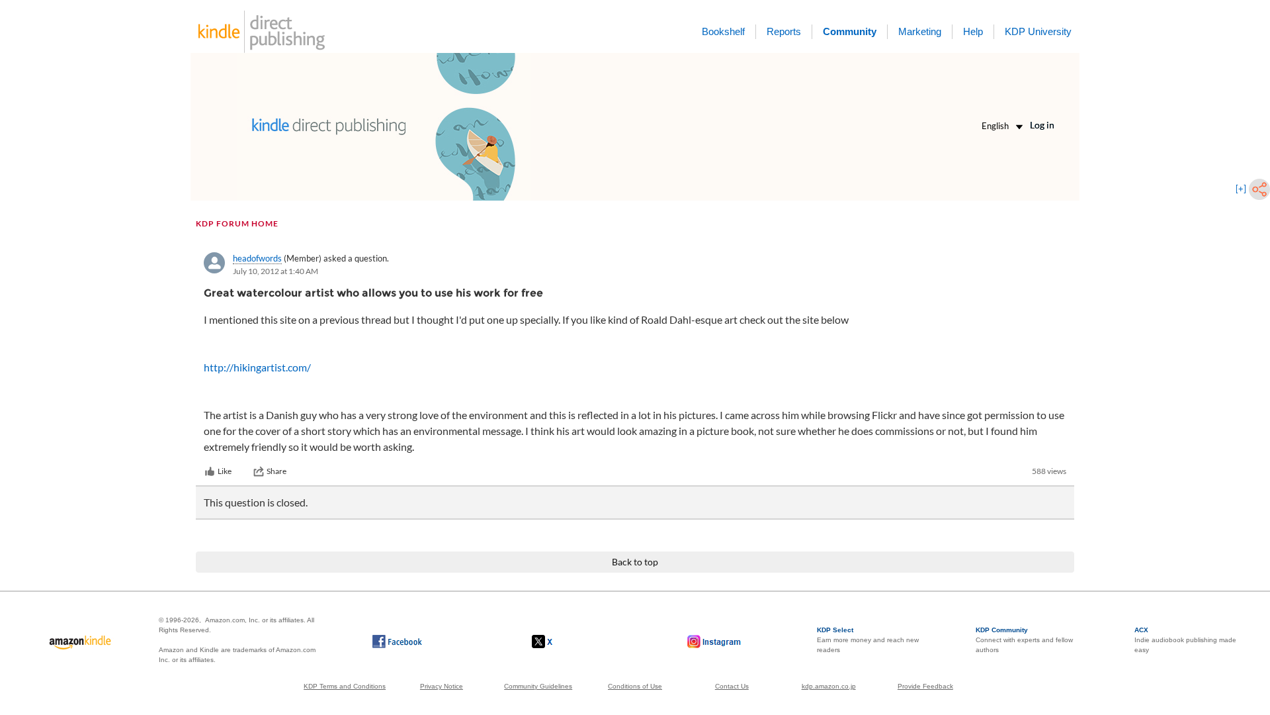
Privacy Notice (441, 686)
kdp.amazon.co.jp (829, 686)
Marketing (919, 31)
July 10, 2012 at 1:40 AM (275, 271)
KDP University (1038, 31)
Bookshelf (723, 31)
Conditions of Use (635, 686)
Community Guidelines (538, 686)
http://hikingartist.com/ (257, 367)
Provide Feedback (925, 686)
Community (849, 31)
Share (276, 471)
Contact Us (732, 686)
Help (973, 31)
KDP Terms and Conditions (345, 686)
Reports (784, 31)
